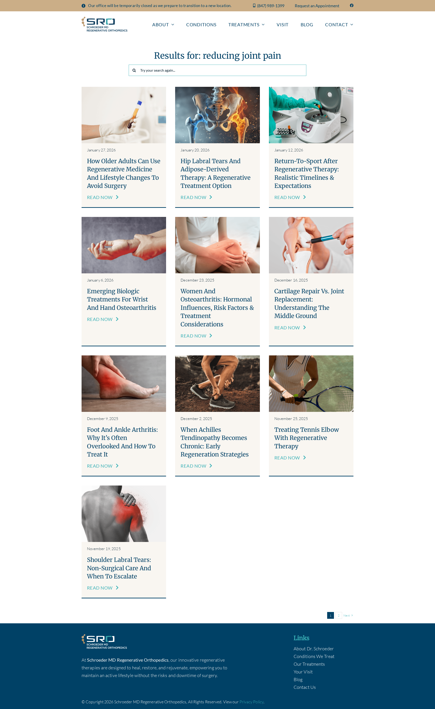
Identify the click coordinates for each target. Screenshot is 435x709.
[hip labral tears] (217, 89)
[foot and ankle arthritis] (124, 357)
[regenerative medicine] (124, 89)
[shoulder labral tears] (124, 487)
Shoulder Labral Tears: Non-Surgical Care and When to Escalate (119, 568)
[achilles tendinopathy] (217, 357)
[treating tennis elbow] (311, 357)
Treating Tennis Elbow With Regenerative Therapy (306, 438)
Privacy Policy (251, 701)
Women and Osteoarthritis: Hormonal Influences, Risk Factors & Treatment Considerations (217, 307)
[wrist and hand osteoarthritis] (124, 219)
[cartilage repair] (311, 219)
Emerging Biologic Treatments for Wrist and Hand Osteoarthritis (121, 299)
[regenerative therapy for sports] (311, 89)
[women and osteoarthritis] (217, 219)
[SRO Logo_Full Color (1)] (104, 19)
